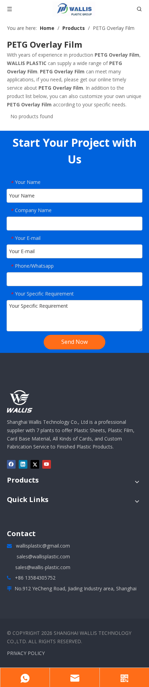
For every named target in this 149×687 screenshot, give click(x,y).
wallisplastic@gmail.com (43, 545)
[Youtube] (46, 464)
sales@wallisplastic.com (43, 556)
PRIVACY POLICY (26, 653)
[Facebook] (11, 464)
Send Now (74, 342)
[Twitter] (34, 464)
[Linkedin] (23, 464)
